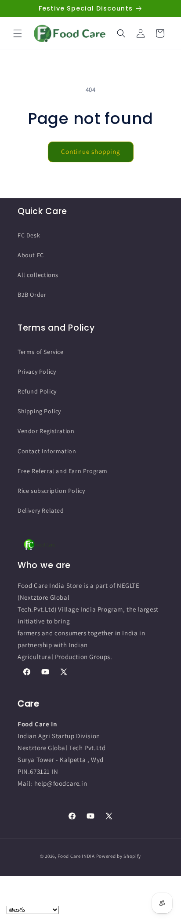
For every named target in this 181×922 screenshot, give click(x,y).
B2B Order (32, 295)
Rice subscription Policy (51, 491)
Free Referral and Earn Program (63, 471)
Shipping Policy (39, 411)
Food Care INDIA (76, 856)
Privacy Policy (37, 371)
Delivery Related (41, 510)
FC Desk (29, 235)
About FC (31, 255)
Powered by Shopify (118, 856)
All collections (38, 275)
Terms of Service (41, 352)
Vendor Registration (46, 431)
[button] (17, 33)
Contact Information (47, 451)
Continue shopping (90, 151)
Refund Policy (37, 391)
